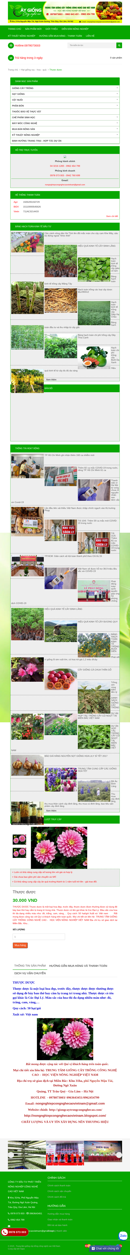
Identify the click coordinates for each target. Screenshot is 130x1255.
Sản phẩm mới (33, 29)
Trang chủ (14, 29)
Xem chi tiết (112, 216)
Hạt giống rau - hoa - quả (33, 69)
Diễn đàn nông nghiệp (75, 29)
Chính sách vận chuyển (59, 1191)
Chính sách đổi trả (57, 1197)
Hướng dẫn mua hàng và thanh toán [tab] (78, 965)
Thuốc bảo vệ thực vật (26, 111)
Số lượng (19, 929)
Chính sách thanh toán (59, 1185)
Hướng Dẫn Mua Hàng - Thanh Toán (60, 36)
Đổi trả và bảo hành (57, 1225)
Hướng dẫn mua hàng (59, 1213)
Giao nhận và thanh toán (60, 1219)
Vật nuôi (17, 100)
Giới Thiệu (52, 29)
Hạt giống (18, 94)
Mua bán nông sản (23, 129)
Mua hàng (20, 945)
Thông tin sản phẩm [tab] (30, 965)
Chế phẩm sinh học (23, 117)
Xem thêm (51, 379)
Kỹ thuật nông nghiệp (21, 36)
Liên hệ (90, 36)
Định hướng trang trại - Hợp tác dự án (36, 141)
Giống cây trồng (22, 88)
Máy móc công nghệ (24, 123)
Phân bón (18, 105)
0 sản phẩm (116, 57)
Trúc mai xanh (12, 1236)
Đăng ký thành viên (57, 1231)
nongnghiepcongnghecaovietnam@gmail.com (31, 1231)
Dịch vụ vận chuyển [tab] (30, 973)
